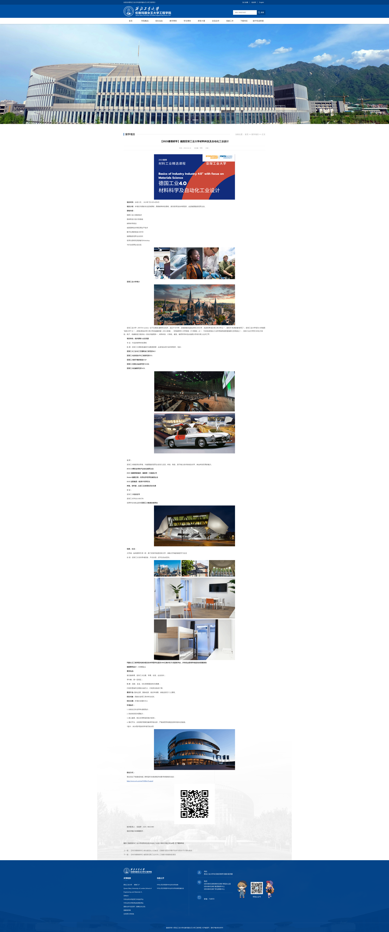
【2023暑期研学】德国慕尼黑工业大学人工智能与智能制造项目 (153, 854)
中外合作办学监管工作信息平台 (133, 899)
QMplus (126, 895)
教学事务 (173, 21)
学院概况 (145, 21)
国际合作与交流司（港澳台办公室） (135, 906)
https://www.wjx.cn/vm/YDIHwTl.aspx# (140, 781)
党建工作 (230, 21)
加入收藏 (245, 2)
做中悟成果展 (258, 21)
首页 (131, 21)
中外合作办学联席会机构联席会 (133, 903)
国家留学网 (127, 910)
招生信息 (159, 21)
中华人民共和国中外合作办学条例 (167, 885)
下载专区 (244, 21)
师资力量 (201, 21)
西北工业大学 (128, 885)
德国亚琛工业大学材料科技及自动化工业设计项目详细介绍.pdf (150, 843)
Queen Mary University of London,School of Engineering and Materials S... (138, 890)
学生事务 (187, 21)
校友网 (254, 2)
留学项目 (255, 134)
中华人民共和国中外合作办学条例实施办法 (170, 888)
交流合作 (215, 21)
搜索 (262, 12)
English (261, 2)
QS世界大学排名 (129, 914)
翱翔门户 (137, 885)
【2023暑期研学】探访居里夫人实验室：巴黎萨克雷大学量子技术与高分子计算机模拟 (161, 850)
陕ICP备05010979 (217, 928)
